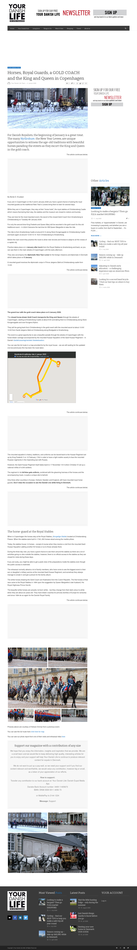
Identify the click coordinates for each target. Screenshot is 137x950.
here (63, 736)
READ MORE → (96, 236)
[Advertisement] (68, 47)
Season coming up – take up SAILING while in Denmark (56, 934)
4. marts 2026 (105, 287)
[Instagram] (20, 917)
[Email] (9, 917)
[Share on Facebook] (77, 83)
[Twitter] (26, 917)
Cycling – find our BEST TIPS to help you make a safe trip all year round (113, 244)
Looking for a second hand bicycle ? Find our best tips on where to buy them (114, 282)
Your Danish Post (14, 67)
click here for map (37, 731)
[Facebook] (15, 917)
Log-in (103, 900)
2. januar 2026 (31, 83)
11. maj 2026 (97, 218)
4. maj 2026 (105, 249)
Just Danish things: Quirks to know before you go (87, 916)
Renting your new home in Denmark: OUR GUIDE (86, 929)
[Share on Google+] (83, 83)
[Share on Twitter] (80, 83)
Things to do (96, 208)
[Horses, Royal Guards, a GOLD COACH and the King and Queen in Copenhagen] (47, 109)
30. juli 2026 (84, 921)
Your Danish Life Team (18, 83)
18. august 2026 (85, 908)
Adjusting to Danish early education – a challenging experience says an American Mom (114, 268)
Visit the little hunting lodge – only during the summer (88, 902)
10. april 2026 (105, 260)
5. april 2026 (105, 274)
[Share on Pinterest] (86, 83)
